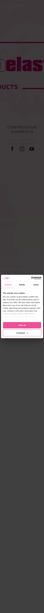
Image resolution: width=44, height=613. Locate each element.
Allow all (22, 325)
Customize (20, 333)
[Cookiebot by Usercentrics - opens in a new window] (31, 278)
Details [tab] (22, 285)
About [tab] (36, 285)
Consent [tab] (7, 285)
